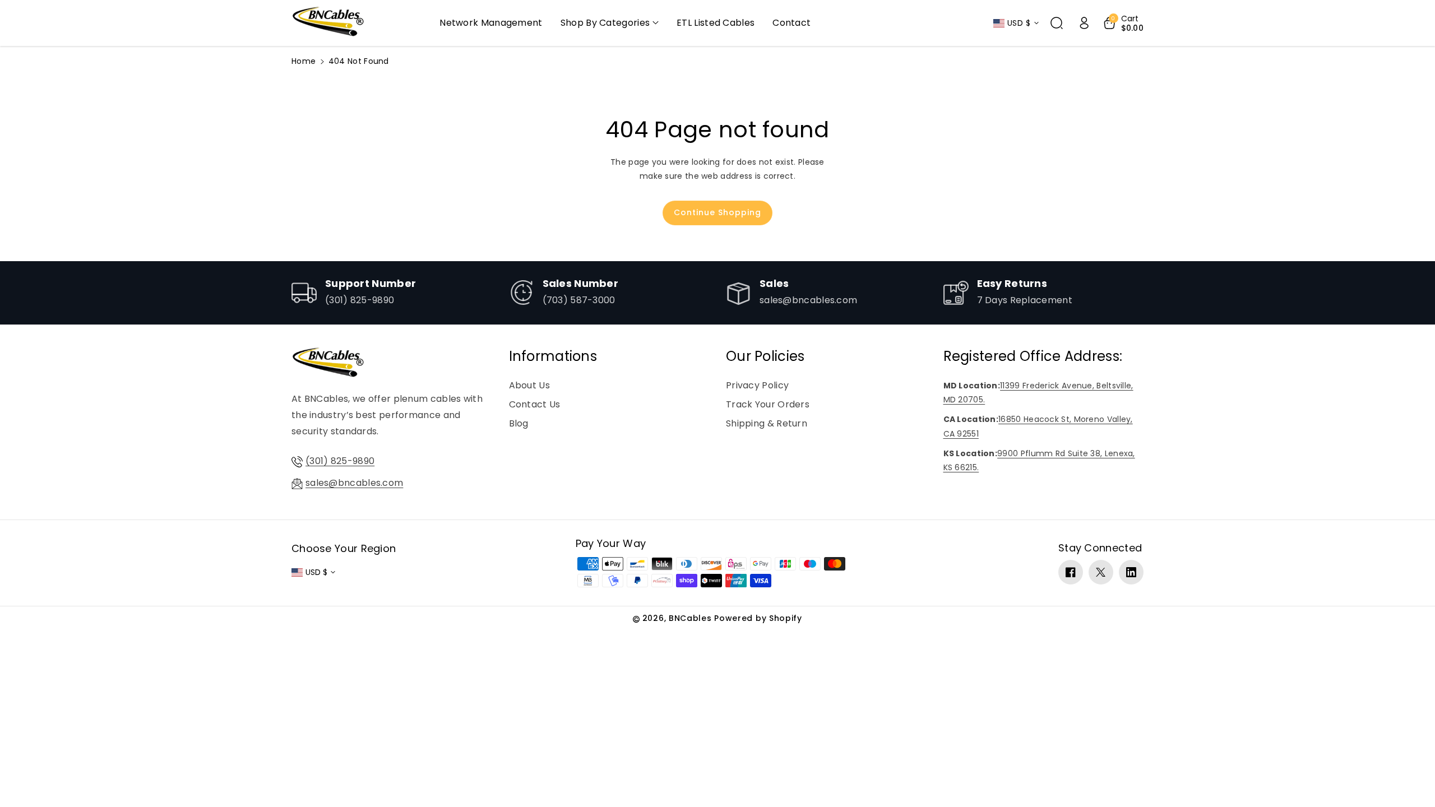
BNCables (690, 618)
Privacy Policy (757, 385)
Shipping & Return (766, 423)
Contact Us (535, 404)
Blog (519, 423)
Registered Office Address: (1033, 356)
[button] (609, 23)
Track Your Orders (767, 404)
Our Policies (765, 356)
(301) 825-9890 (339, 460)
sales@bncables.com (354, 482)
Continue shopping (717, 212)
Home (303, 61)
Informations (553, 356)
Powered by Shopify (758, 618)
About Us (529, 385)
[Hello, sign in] (1084, 23)
